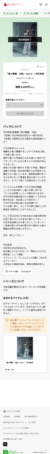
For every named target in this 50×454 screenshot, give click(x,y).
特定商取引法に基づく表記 (12, 439)
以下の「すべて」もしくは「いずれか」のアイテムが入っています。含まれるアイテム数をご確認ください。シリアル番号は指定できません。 (24, 308)
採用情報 (17, 416)
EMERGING (25, 69)
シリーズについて (13, 281)
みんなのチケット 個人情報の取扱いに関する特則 (21, 433)
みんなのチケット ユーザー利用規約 (16, 428)
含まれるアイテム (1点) (16, 298)
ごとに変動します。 (38, 93)
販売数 (24, 82)
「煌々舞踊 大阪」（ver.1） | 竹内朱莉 (25, 73)
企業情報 (6, 416)
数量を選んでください (15, 99)
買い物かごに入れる (25, 113)
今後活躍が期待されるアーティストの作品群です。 (24, 288)
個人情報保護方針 (31, 416)
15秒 (30, 93)
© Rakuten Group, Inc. (40, 452)
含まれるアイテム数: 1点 (25, 78)
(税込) (32, 87)
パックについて (12, 126)
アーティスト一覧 (10, 13)
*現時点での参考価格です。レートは (17, 93)
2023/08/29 (26, 271)
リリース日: (13, 271)
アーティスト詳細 (30, 13)
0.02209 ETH (24, 91)
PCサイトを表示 (14, 411)
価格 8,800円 (22, 86)
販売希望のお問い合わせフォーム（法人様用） (20, 422)
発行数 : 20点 (9, 369)
